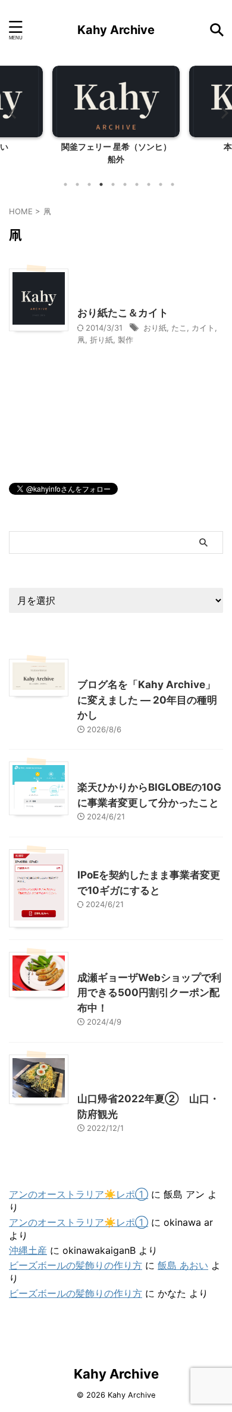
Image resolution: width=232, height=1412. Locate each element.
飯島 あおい (183, 1265)
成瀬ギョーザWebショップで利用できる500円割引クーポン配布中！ (149, 993)
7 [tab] (137, 184)
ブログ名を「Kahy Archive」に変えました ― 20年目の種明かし (147, 700)
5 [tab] (113, 184)
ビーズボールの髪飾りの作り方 (75, 1265)
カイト (203, 327)
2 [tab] (77, 184)
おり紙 (155, 327)
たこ (179, 327)
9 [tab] (161, 184)
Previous (11, 112)
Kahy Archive (116, 30)
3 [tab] (89, 184)
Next (221, 112)
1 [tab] (65, 184)
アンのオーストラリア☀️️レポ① (78, 1194)
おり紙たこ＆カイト (122, 313)
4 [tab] (101, 184)
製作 (125, 339)
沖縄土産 (28, 1250)
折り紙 (101, 339)
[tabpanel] (116, 119)
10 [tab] (172, 184)
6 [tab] (125, 184)
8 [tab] (149, 184)
